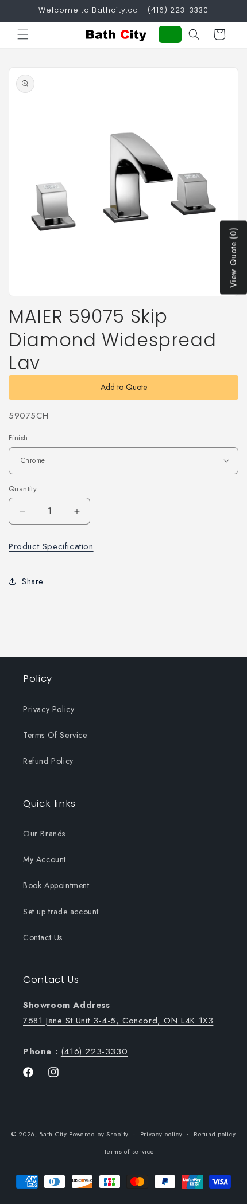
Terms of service (129, 1151)
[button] (23, 34)
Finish (18, 437)
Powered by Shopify (99, 1133)
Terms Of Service (55, 735)
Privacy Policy (48, 709)
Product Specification (51, 546)
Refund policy (215, 1134)
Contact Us (43, 937)
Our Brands (44, 833)
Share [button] (32, 581)
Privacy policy (161, 1134)
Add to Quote (124, 387)
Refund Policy (48, 761)
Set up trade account (61, 911)
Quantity (23, 488)
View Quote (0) (233, 258)
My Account (44, 859)
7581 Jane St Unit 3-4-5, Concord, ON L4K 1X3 (118, 1020)
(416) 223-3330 (94, 1051)
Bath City (53, 1133)
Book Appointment (56, 885)
